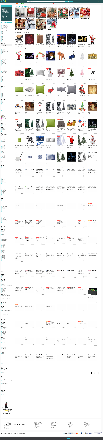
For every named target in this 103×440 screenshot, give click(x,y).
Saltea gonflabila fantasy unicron (61, 187)
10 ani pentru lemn (5, 239)
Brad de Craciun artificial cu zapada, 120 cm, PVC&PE (81, 162)
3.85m (3, 369)
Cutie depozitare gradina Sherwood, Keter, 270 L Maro (18, 306)
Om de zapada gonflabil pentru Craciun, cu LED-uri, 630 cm (50, 204)
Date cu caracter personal (54, 423)
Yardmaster (4, 72)
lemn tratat (4, 157)
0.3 (3, 151)
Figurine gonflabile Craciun (5, 12)
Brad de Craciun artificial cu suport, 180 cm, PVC (60, 162)
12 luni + (3, 292)
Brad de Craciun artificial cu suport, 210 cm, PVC (39, 187)
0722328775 (5, 426)
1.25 (3, 281)
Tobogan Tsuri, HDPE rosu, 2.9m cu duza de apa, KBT (19, 222)
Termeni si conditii (53, 425)
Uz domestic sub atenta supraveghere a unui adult (7, 285)
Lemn (3, 210)
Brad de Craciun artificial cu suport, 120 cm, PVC (18, 272)
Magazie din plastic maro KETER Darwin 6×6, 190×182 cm (29, 306)
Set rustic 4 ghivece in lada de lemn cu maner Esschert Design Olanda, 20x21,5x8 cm (50, 289)
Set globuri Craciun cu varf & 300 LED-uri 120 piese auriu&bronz (81, 239)
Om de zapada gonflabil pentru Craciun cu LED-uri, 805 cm (71, 204)
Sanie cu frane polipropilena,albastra (80, 356)
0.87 (3, 78)
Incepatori (4, 130)
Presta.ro (23, 433)
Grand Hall (4, 63)
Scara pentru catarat (5, 383)
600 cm (3, 147)
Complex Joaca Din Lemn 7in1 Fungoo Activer (29, 239)
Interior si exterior (5, 335)
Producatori (85, 426)
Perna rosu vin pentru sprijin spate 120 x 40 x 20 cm (92, 171)
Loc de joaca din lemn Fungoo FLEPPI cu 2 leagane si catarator (40, 239)
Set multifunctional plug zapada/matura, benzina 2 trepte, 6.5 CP (70, 289)
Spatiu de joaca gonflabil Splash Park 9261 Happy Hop (40, 171)
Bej (3, 181)
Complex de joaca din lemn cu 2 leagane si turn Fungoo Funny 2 (71, 221)
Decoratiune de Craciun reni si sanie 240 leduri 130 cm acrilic (71, 44)
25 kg (3, 255)
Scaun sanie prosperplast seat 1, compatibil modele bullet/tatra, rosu (71, 171)
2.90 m (3, 372)
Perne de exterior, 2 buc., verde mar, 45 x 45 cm (50, 129)
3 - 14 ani (4, 288)
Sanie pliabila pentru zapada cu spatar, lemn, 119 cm (19, 112)
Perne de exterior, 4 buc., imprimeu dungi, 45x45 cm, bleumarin (39, 163)
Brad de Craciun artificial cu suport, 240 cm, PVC (18, 322)
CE (3, 323)
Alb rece (3, 119)
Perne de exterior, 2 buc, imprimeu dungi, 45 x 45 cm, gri (50, 145)
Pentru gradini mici (5, 314)
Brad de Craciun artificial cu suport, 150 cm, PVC (81, 145)
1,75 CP (3, 227)
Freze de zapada (4, 13)
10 (3, 40)
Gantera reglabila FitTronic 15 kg (40, 356)
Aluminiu (3, 199)
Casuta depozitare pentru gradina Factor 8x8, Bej (18, 339)
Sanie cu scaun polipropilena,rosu (59, 305)
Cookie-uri (52, 427)
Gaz (3, 231)
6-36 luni (3, 291)
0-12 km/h (4, 347)
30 (3, 152)
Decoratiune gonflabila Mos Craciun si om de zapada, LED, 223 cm (40, 62)
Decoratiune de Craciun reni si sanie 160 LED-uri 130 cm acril (29, 61)
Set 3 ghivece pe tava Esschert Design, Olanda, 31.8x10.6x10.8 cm (61, 239)
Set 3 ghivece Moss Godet (28, 288)
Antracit (3, 117)
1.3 (3, 80)
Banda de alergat (4, 25)
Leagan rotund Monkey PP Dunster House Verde (49, 221)
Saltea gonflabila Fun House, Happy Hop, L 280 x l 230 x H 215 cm (19, 189)
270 (3, 357)
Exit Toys (4, 60)
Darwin (3, 243)
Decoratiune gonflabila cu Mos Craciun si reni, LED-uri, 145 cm (29, 204)
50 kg (3, 257)
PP (3, 216)
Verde (3, 115)
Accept (68, 438)
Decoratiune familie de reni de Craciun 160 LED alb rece (71, 162)
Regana (3, 247)
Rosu (3, 191)
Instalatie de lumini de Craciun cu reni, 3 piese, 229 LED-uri (92, 129)
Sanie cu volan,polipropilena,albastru (18, 356)
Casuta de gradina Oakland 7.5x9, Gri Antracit (70, 305)
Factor (3, 244)
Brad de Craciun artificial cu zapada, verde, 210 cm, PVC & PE (92, 188)
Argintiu (3, 178)
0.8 (3, 75)
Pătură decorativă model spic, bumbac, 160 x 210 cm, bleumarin (29, 95)
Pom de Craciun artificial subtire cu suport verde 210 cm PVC (29, 129)
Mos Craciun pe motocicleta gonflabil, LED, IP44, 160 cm (81, 95)
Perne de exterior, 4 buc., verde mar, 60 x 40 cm (19, 95)
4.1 (3, 97)
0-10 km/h (4, 346)
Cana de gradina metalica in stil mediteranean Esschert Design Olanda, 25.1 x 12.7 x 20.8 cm (92, 256)
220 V (3, 230)
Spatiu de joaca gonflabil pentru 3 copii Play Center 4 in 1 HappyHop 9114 (92, 156)
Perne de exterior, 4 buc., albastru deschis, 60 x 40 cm (39, 322)
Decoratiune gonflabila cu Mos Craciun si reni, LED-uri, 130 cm (71, 129)
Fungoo (3, 62)
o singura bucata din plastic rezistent (7, 380)
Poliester (4, 219)
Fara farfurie (4, 342)
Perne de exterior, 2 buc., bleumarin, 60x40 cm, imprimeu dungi (50, 163)
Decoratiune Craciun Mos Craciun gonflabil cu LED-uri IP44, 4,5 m (40, 272)
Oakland (3, 246)
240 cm (3, 145)
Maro (3, 116)
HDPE (3, 208)
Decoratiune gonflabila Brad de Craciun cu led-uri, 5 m (61, 205)
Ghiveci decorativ (5, 26)
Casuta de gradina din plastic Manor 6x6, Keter (71, 272)
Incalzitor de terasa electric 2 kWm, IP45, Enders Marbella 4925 (92, 273)
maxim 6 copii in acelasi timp (6, 295)
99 (3, 353)
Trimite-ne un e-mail (6, 428)
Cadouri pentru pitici (5, 11)
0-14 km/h (4, 348)
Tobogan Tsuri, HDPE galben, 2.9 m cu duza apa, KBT (40, 222)
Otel (3, 156)
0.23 (3, 101)
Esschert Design (5, 59)
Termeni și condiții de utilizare (38, 423)
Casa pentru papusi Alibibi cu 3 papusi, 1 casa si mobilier (92, 356)
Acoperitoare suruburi (5, 166)
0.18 (3, 100)
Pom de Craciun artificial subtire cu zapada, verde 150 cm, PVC (71, 187)
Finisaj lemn (4, 124)
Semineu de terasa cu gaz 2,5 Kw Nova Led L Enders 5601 (50, 323)
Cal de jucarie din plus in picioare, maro (60, 61)
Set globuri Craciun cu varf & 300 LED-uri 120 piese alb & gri (92, 305)
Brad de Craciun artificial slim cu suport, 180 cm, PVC (50, 272)
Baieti (3, 129)
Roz (3, 192)
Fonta (3, 207)
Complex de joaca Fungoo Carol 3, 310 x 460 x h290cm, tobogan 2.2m (19, 239)
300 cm (3, 148)
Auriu (3, 180)
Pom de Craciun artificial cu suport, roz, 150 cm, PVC (81, 78)
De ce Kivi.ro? (69, 423)
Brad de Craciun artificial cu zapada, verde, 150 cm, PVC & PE (40, 205)
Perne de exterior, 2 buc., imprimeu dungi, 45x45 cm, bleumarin (28, 163)
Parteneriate (69, 427)
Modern (3, 140)
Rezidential (4, 284)
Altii (3, 50)
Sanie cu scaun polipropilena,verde (38, 305)
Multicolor (4, 118)
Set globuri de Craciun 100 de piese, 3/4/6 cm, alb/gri (71, 112)
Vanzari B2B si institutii (37, 422)
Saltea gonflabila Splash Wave (60, 355)
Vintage (3, 141)
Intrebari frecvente (37, 426)
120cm (3, 144)
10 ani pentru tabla (5, 240)
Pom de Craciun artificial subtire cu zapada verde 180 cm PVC (61, 112)
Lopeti (3, 17)
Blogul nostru (69, 426)
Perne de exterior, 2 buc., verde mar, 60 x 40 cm (19, 145)
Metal (3, 155)
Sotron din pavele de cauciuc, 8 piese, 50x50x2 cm (7, 409)
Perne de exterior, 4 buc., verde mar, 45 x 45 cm (40, 95)
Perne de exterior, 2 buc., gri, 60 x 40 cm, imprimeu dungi (40, 78)
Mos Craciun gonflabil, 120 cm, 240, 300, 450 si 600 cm (71, 145)
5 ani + (3, 290)
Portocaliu (4, 190)
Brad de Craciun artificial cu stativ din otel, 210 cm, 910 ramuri (60, 146)
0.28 (3, 76)
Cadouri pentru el (4, 10)
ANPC (52, 424)
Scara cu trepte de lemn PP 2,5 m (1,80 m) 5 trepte (92, 205)
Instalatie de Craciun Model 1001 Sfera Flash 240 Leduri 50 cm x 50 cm (29, 45)
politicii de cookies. (64, 438)
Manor (3, 245)
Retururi (35, 427)
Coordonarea (4, 327)
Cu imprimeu (4, 338)
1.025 (3, 79)
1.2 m (3, 280)
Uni (3, 339)
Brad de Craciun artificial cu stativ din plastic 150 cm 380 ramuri (81, 62)
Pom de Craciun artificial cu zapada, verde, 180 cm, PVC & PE (82, 171)
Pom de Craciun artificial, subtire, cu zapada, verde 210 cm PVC (40, 129)
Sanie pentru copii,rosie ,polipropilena (70, 255)
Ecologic (3, 205)
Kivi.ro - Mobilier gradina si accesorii (6, 433)
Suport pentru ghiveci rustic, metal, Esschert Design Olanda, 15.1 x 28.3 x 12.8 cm (82, 255)
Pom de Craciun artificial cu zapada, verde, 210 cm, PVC (81, 187)
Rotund (3, 252)
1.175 (3, 95)
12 (3, 352)
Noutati (85, 422)
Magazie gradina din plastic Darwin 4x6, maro (60, 255)
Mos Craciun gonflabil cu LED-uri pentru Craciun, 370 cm (29, 356)
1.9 (3, 94)
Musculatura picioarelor (5, 328)
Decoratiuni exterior (87, 425)
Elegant (3, 139)
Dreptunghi (4, 250)
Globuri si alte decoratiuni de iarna (6, 15)
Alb (3, 275)
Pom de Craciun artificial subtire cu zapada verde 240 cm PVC (50, 112)
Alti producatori (5, 51)
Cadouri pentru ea (4, 9)
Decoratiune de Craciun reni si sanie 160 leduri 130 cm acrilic (82, 44)
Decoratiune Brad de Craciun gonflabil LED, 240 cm (81, 112)
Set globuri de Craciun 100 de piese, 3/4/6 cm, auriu (92, 61)
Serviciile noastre (70, 425)
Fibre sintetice (4, 206)
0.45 (3, 77)
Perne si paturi (4, 18)
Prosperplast (4, 71)
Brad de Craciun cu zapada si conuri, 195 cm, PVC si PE (29, 255)
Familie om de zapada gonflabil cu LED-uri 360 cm (29, 188)
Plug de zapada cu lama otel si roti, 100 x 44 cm (19, 162)
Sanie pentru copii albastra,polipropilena (70, 339)
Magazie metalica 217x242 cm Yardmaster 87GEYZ (50, 306)
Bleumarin (4, 182)
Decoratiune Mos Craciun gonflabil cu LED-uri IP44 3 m (92, 44)
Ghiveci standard (4, 27)
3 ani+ (3, 289)
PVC (3, 217)
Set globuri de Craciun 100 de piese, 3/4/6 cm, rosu (19, 78)
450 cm (3, 146)
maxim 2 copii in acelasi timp (6, 298)
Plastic (3, 218)
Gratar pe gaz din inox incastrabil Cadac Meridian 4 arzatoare (18, 257)
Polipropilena (4, 220)
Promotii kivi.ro (86, 423)
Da (3, 391)
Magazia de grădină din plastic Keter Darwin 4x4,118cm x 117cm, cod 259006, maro (40, 45)
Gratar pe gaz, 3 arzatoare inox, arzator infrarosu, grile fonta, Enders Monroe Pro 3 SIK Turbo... (82, 205)
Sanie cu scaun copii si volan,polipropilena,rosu (91, 322)
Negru (3, 189)
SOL (51, 426)
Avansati (3, 128)
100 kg (3, 259)
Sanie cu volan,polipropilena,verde (49, 238)
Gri (3, 276)
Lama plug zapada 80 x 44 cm (18, 204)
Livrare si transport (36, 424)
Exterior (4, 331)
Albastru (3, 114)
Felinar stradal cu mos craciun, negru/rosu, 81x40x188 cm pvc (40, 112)
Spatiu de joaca (4, 28)
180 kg (3, 265)
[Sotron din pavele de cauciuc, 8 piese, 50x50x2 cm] (7, 404)
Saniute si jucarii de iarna (5, 19)
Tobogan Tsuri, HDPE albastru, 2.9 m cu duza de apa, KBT (61, 222)
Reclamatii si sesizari (53, 422)
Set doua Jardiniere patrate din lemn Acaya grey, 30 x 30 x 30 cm (40, 290)
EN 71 (3, 324)
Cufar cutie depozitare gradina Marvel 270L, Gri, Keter (92, 297)
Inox (3, 209)
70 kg (3, 258)
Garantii (35, 425)
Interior (3, 333)
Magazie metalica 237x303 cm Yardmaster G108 (82, 305)
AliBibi (3, 49)
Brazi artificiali (4, 8)
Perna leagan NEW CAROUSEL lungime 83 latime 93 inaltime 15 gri (61, 129)
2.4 (3, 96)
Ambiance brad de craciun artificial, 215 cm (91, 340)
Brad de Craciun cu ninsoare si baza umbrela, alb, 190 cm (29, 222)
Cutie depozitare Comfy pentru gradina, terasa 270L (82, 289)
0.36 (3, 102)
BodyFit (3, 52)
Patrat (3, 251)
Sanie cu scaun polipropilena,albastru (80, 272)
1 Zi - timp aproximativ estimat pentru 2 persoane (7, 310)
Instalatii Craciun (4, 16)
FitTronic (3, 61)
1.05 (3, 92)
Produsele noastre (70, 424)
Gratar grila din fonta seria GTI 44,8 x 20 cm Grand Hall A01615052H (82, 324)
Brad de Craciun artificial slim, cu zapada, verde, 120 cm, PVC (50, 44)
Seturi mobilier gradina (87, 424)
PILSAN (3, 70)
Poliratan (4, 221)
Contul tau (94, 1)
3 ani (3, 238)
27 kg (3, 256)
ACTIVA (3, 48)
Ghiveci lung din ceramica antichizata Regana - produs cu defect (61, 340)
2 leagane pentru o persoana (6, 307)
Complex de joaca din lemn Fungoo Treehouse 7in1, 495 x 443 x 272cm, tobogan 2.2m (92, 223)
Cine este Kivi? (70, 422)
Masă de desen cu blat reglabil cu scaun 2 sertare (19, 44)
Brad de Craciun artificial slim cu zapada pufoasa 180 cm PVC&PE (50, 255)
